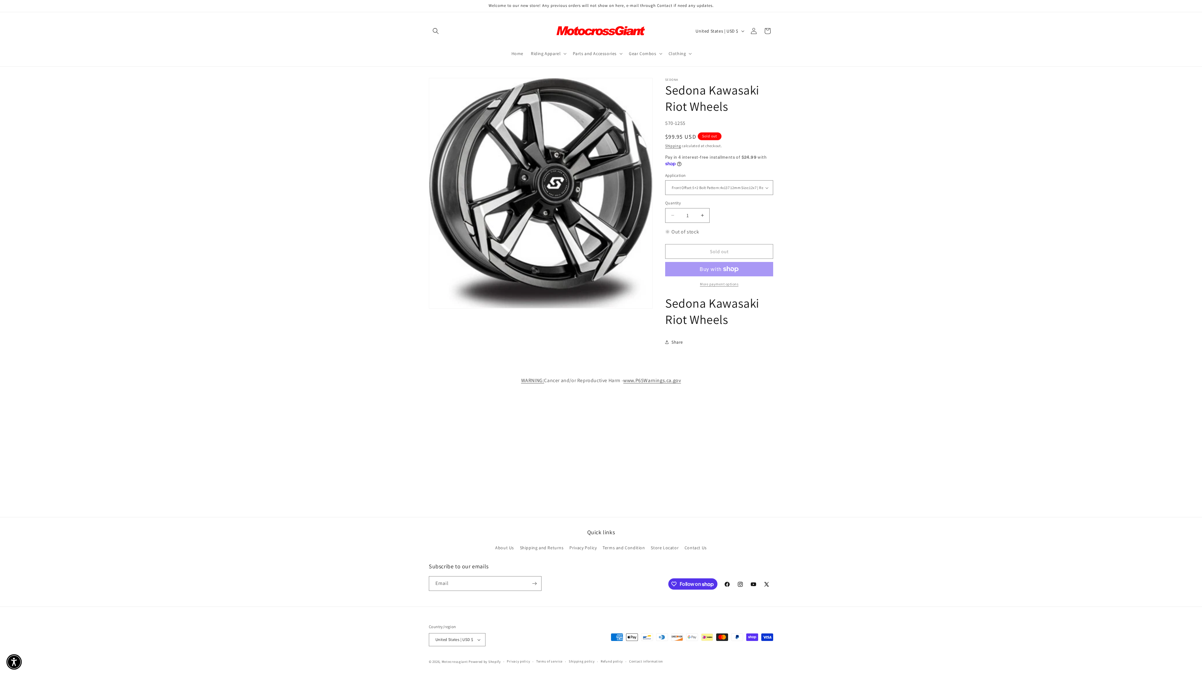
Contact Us (696, 548)
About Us (504, 548)
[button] (436, 31)
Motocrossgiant (455, 661)
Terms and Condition (624, 548)
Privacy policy (518, 661)
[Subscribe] (534, 583)
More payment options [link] (719, 284)
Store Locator (665, 548)
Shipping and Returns (542, 548)
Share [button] (677, 342)
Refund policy (612, 661)
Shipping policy (582, 661)
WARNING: (532, 380)
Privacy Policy (583, 548)
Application (675, 175)
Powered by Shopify (485, 661)
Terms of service (549, 661)
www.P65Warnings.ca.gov (652, 380)
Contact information (646, 661)
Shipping (673, 145)
